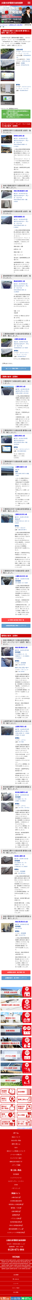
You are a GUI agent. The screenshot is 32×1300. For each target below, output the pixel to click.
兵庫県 (15, 1265)
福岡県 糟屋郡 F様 (19, 216)
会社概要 (16, 1274)
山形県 (18, 1260)
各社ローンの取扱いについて (16, 1151)
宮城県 (10, 1260)
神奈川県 (20, 1262)
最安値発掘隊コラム (15, 1229)
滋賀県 (3, 1265)
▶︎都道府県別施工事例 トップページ (16, 625)
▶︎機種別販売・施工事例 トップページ (16, 978)
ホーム (16, 1133)
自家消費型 (15, 1211)
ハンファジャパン (16, 1177)
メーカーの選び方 (16, 1154)
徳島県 (18, 1267)
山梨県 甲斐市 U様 (20, 726)
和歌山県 (24, 1265)
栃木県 (30, 1260)
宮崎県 (23, 1268)
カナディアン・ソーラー (16, 1181)
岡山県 (6, 1267)
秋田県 (14, 1260)
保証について (16, 1137)
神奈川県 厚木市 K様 (21, 921)
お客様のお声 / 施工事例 (15, 25)
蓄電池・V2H (15, 1208)
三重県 (30, 1263)
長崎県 (11, 1268)
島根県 (2, 1267)
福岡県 (3, 1268)
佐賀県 (7, 1268)
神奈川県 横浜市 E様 (21, 647)
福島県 (22, 1260)
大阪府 (11, 1265)
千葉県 (11, 1262)
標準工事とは (16, 1144)
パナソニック (16, 1188)
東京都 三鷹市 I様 (19, 856)
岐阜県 (18, 1263)
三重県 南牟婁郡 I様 (20, 339)
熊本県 (15, 1268)
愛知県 (26, 1263)
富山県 (28, 1262)
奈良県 (19, 1265)
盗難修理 (15, 1215)
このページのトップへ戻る (24, 1128)
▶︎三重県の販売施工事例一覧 (16, 620)
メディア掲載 (16, 1165)
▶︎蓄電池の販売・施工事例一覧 (16, 972)
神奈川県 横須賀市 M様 (21, 191)
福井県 (6, 1263)
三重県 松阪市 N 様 (21, 467)
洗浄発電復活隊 (15, 1222)
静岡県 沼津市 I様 (19, 135)
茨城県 (26, 1260)
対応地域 (16, 1257)
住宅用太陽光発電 (16, 1201)
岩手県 (6, 1260)
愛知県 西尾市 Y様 (19, 281)
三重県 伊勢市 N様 (19, 435)
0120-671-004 (16, 1250)
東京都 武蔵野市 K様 (21, 792)
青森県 (2, 1260)
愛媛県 (26, 1267)
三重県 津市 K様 (20, 386)
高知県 (30, 1267)
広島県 (10, 1267)
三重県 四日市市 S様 (21, 514)
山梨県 (10, 1263)
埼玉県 (7, 1262)
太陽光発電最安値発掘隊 (12, 3)
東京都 (15, 1262)
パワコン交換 (15, 1218)
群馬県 (3, 1262)
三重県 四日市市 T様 (21, 576)
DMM (16, 1184)
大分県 (19, 1268)
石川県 (2, 1263)
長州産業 (16, 1174)
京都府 (7, 1265)
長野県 (14, 1263)
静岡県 (22, 1263)
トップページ (3, 25)
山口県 (14, 1267)
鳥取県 (28, 1265)
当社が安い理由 (16, 1140)
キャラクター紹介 (16, 1158)
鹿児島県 (28, 1268)
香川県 (22, 1267)
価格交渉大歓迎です (16, 1161)
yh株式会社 (15, 1197)
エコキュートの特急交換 (15, 1232)
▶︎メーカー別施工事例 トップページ (16, 368)
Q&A (16, 1147)
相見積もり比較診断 (15, 1204)
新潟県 (24, 1262)
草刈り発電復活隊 (15, 1225)
